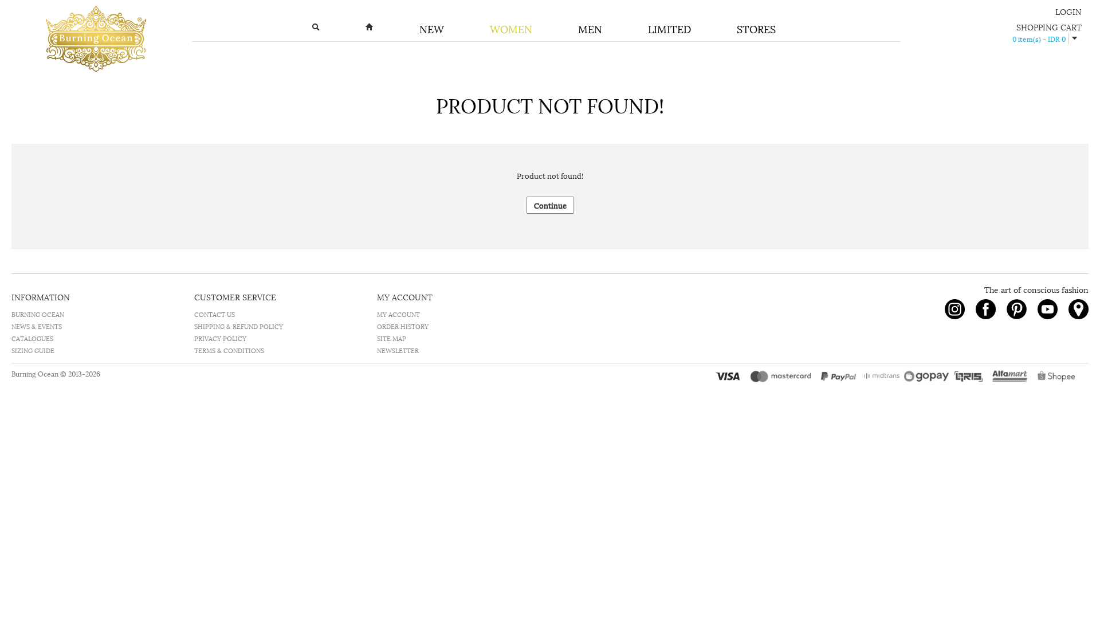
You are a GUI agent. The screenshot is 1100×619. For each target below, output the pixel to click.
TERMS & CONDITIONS (229, 350)
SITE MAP (391, 338)
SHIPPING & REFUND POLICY (238, 326)
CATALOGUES (32, 338)
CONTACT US (214, 314)
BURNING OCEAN (37, 314)
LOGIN (1068, 11)
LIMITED (669, 28)
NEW (431, 28)
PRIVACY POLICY (220, 338)
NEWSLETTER (398, 350)
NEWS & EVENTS (36, 326)
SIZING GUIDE (32, 350)
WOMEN (511, 28)
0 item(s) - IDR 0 (1039, 38)
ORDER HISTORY (403, 326)
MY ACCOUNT (398, 314)
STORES (756, 28)
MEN (590, 28)
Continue (550, 205)
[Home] (369, 29)
